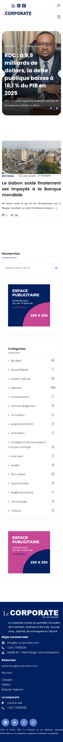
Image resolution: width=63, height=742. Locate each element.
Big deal (16, 361)
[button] (51, 108)
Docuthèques (19, 370)
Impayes (46, 175)
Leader (15, 465)
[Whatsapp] (18, 5)
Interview (17, 456)
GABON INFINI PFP (22, 424)
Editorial (10, 46)
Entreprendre (20, 397)
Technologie (19, 502)
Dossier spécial (21, 379)
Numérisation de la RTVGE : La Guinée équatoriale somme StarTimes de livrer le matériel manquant (31, 74)
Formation (18, 415)
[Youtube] (33, 722)
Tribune (16, 511)
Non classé (18, 474)
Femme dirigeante (23, 406)
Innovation (18, 433)
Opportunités (20, 483)
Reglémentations (22, 492)
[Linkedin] (13, 5)
